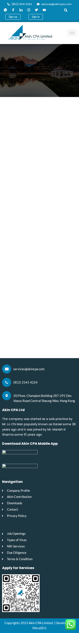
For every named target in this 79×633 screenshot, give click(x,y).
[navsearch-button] (64, 10)
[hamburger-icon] (72, 33)
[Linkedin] (21, 10)
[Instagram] (28, 10)
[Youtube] (44, 10)
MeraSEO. (39, 628)
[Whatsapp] (5, 10)
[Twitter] (36, 10)
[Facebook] (13, 10)
